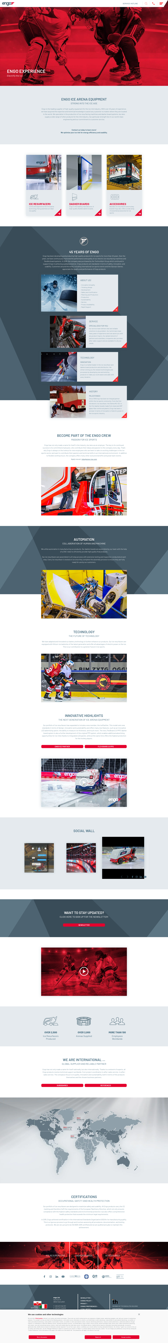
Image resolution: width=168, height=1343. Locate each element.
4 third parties (39, 1318)
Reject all (98, 1337)
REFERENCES (105, 1085)
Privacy (83, 1303)
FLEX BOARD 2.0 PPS (106, 746)
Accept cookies (126, 1337)
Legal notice (85, 1309)
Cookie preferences (88, 1306)
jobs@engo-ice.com (89, 459)
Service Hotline (130, 3)
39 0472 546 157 (60, 1306)
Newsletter (84, 925)
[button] (139, 1314)
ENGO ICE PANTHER (62, 746)
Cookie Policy (85, 1301)
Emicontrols (117, 1309)
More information (42, 1337)
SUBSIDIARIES (62, 1085)
